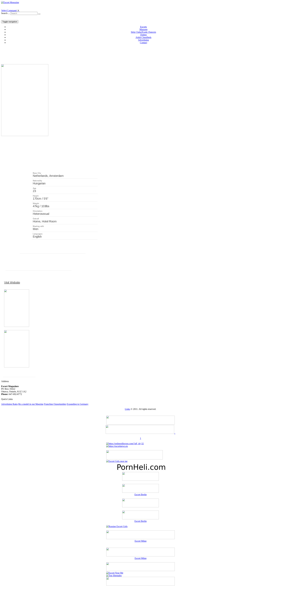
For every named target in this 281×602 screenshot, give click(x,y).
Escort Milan (141, 541)
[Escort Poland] (140, 423)
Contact (143, 42)
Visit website (12, 282)
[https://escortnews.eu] (117, 446)
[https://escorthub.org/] (140, 476)
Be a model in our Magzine (30, 404)
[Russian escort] (116, 526)
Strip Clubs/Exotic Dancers (143, 32)
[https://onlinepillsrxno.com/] (125, 443)
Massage (143, 29)
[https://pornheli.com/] (134, 458)
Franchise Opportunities (55, 404)
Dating (143, 34)
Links (127, 409)
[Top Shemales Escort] (114, 575)
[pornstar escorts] (140, 433)
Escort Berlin (140, 494)
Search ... (5, 13)
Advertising (143, 40)
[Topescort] (140, 570)
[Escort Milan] (140, 538)
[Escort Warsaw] (140, 585)
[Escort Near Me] (114, 573)
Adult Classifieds (143, 37)
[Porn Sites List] (140, 470)
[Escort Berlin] (140, 488)
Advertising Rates (9, 404)
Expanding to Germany (77, 404)
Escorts (143, 27)
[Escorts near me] (116, 461)
